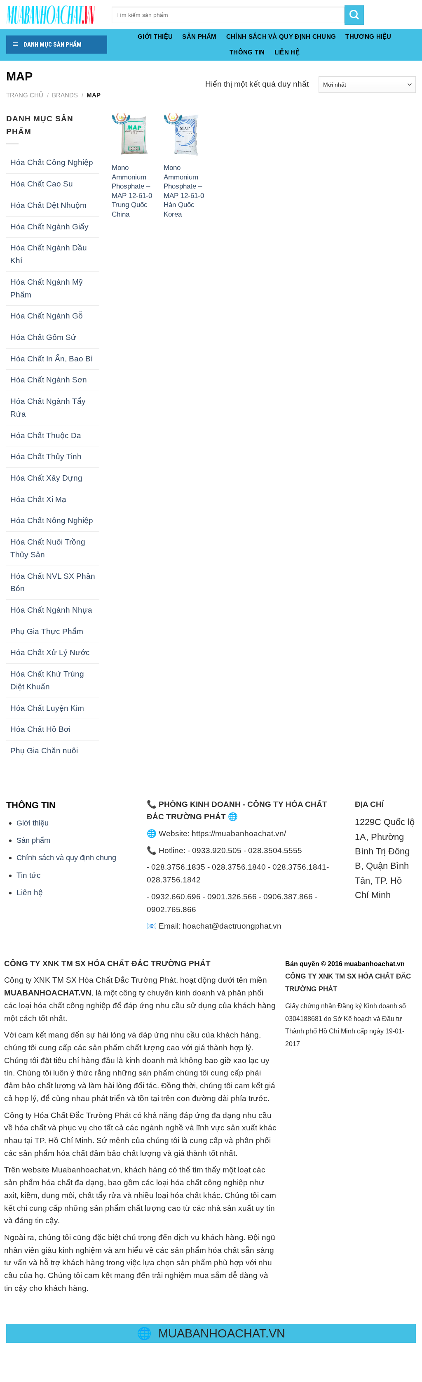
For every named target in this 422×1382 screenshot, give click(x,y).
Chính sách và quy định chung (281, 36)
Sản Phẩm (199, 36)
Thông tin (247, 52)
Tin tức (28, 875)
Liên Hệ (287, 52)
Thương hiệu (368, 36)
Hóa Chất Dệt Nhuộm (48, 205)
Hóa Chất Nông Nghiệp (51, 520)
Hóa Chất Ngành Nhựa (51, 610)
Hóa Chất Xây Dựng (46, 478)
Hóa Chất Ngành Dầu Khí (48, 254)
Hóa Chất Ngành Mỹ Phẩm (46, 288)
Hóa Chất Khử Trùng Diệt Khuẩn (47, 680)
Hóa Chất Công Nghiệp (51, 162)
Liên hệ (29, 892)
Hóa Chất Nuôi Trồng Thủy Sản (47, 548)
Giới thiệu (155, 36)
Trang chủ (24, 95)
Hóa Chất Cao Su (41, 183)
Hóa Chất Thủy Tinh (46, 456)
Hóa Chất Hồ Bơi (40, 729)
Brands (65, 95)
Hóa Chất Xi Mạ (38, 499)
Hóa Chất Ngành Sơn (48, 379)
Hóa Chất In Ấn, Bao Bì (51, 358)
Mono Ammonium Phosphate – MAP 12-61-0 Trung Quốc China (132, 190)
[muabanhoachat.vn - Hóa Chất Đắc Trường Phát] (52, 14)
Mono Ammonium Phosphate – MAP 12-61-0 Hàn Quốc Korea (184, 190)
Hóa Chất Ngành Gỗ (46, 315)
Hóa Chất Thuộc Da (45, 435)
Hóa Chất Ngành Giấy (49, 226)
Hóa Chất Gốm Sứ (43, 337)
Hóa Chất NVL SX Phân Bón (52, 582)
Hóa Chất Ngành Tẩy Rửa (48, 407)
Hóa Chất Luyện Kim (47, 708)
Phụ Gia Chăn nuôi (44, 750)
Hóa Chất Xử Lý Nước (50, 652)
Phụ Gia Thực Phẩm (46, 631)
